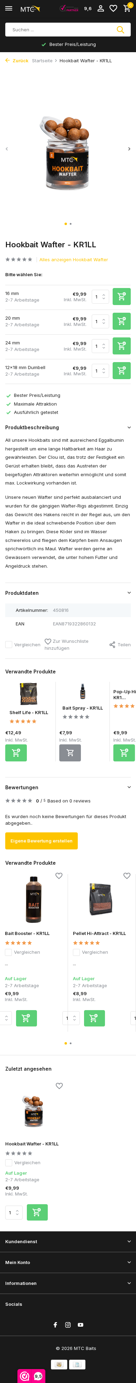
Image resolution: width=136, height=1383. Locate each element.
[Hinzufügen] (16, 752)
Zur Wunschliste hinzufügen (67, 644)
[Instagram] (68, 1325)
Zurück (20, 60)
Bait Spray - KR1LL (82, 708)
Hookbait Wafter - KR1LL (32, 1143)
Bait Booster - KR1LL (27, 933)
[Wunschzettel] (113, 9)
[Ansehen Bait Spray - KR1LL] (83, 693)
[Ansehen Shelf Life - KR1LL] (28, 696)
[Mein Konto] (100, 9)
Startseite (42, 60)
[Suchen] (121, 29)
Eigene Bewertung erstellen (41, 841)
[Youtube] (80, 1325)
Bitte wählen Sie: (24, 274)
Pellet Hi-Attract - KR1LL (99, 933)
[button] (65, 224)
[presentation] (7, 149)
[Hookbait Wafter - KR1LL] (34, 1110)
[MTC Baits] (37, 9)
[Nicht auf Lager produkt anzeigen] (70, 752)
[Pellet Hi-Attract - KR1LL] (101, 899)
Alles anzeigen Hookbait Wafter (73, 259)
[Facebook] (55, 1325)
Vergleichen (27, 644)
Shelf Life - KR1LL (28, 712)
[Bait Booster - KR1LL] (33, 899)
